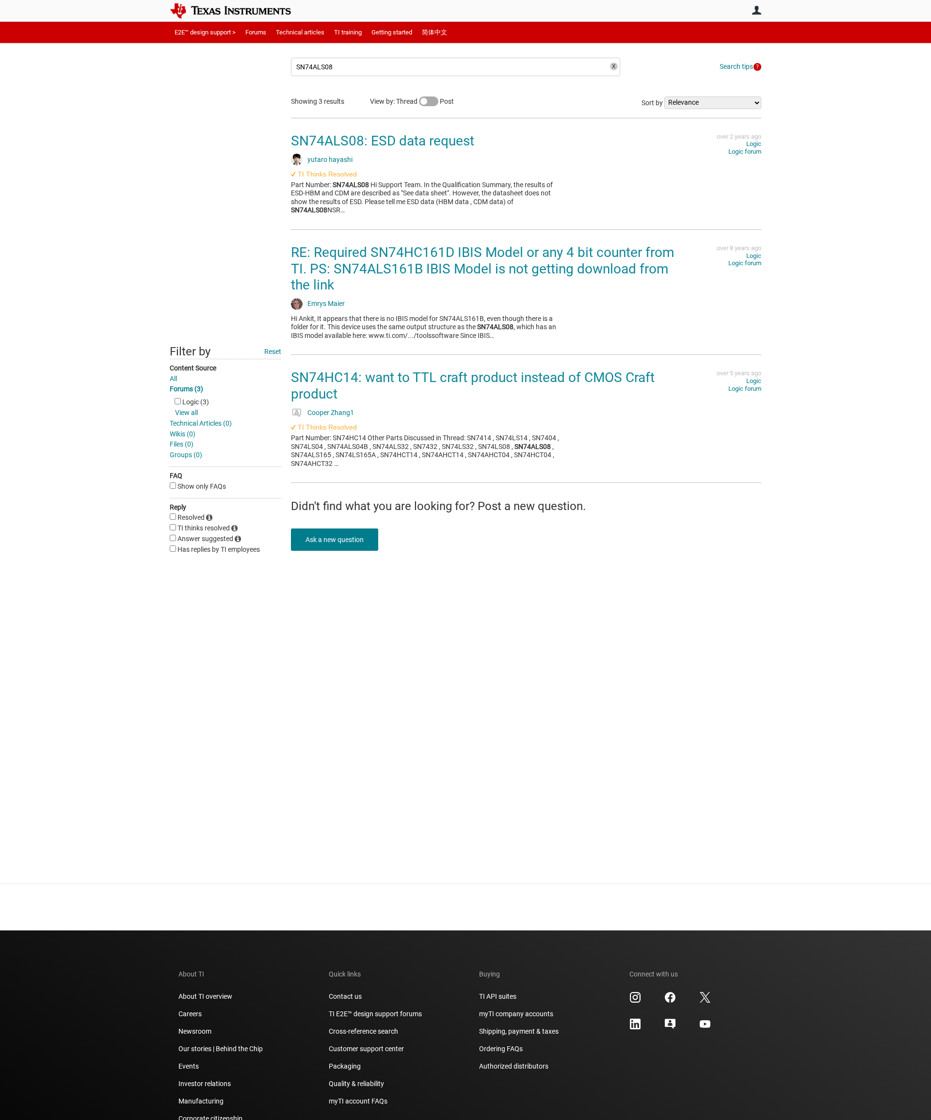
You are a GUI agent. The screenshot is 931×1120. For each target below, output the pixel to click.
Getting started (391, 32)
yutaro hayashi (330, 159)
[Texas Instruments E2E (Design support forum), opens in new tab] (670, 1027)
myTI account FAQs (358, 1101)
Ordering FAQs (501, 1049)
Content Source (193, 368)
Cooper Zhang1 (330, 412)
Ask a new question (334, 540)
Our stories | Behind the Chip (220, 1049)
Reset (272, 351)
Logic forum (744, 151)
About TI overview (205, 996)
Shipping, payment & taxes (519, 1031)
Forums (255, 32)
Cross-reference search (363, 1031)
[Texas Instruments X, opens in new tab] (705, 1001)
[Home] (237, 10)
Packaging (345, 1066)
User (756, 10)
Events (188, 1066)
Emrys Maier (326, 303)
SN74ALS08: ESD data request (382, 141)
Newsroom (194, 1031)
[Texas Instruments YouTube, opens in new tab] (705, 1027)
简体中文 (434, 32)
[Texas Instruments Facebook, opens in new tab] (670, 1001)
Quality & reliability (356, 1084)
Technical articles (300, 32)
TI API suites (497, 996)
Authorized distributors (513, 1066)
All (173, 379)
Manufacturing (201, 1101)
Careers (190, 1014)
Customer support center (366, 1049)
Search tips (736, 66)
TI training (348, 32)
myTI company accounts (516, 1014)
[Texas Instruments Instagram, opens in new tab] (635, 1001)
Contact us (345, 996)
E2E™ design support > (205, 32)
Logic (753, 143)
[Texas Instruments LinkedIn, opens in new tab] (635, 1027)
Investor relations (204, 1084)
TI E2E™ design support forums (375, 1014)
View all (186, 412)
